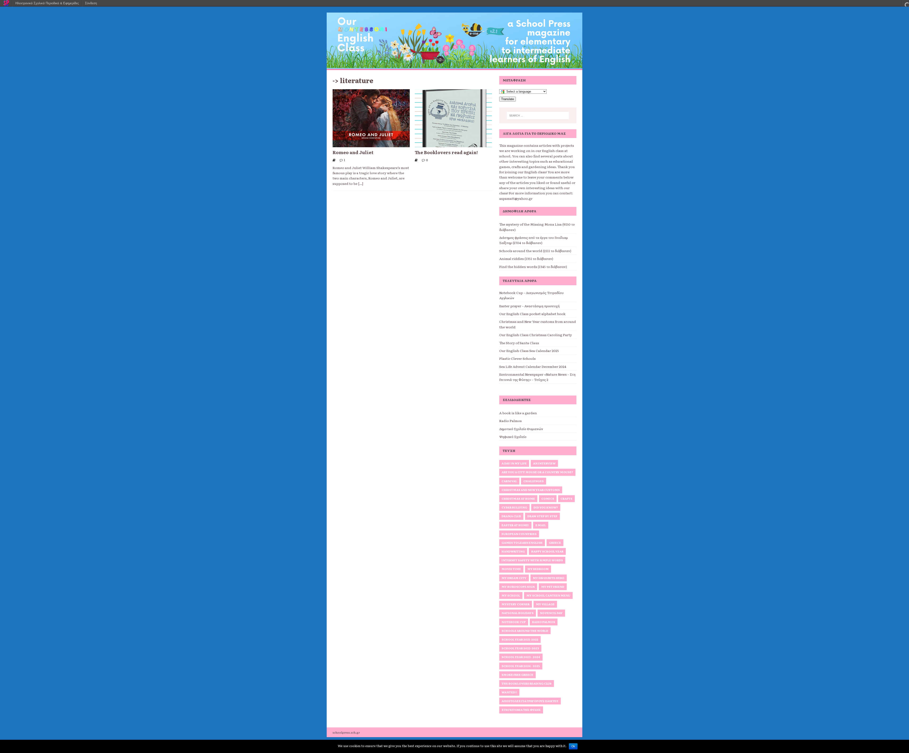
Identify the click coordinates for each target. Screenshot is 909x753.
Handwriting (513, 551)
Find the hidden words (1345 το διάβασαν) (533, 266)
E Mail (540, 525)
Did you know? (546, 507)
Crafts (566, 498)
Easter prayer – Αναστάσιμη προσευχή (529, 305)
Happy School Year (547, 551)
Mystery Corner (516, 604)
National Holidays (518, 613)
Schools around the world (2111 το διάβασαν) (535, 250)
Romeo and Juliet (353, 152)
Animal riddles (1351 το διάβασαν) (526, 258)
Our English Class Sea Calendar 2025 (529, 350)
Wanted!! (509, 692)
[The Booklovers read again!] (453, 144)
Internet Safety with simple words (532, 560)
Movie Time (511, 569)
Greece (555, 542)
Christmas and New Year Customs (531, 490)
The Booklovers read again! (446, 152)
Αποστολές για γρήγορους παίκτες (530, 701)
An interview (544, 463)
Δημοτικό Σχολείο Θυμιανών (521, 428)
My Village (545, 604)
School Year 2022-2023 (520, 648)
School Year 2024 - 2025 (521, 666)
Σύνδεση (91, 3)
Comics (547, 498)
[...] (360, 183)
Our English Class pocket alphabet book (532, 313)
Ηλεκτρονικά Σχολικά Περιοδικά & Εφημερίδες (47, 3)
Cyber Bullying (514, 507)
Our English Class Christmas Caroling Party (535, 334)
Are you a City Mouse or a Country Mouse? (537, 472)
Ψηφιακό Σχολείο (512, 436)
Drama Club (511, 516)
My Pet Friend (552, 586)
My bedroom (538, 569)
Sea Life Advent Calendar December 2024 (532, 366)
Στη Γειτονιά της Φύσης (521, 710)
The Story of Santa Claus (519, 342)
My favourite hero (548, 578)
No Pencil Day (551, 613)
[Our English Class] (454, 66)
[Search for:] (538, 115)
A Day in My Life (514, 463)
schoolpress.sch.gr (346, 732)
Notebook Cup (514, 622)
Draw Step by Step (542, 516)
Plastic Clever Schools (517, 358)
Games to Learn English (522, 542)
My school (511, 595)
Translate (507, 99)
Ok (573, 746)
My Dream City (514, 578)
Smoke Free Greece (517, 675)
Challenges (533, 481)
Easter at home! (515, 525)
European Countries (519, 534)
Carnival (509, 481)
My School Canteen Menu (548, 595)
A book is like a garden (518, 412)
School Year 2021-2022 (520, 639)
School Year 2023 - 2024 (521, 657)
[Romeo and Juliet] (371, 144)
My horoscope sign (518, 586)
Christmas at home (518, 498)
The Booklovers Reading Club (527, 683)
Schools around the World (525, 630)
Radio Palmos (510, 420)
